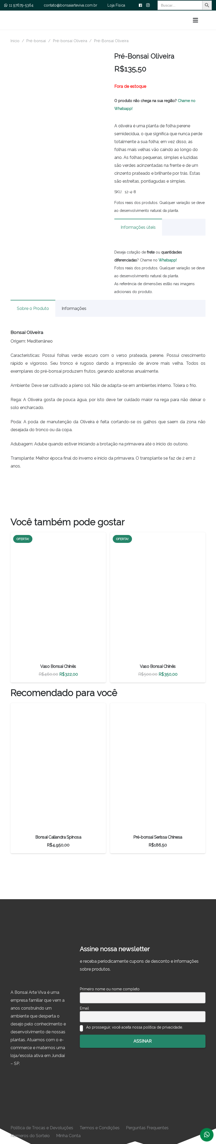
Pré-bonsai (36, 40)
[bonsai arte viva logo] (79, 20)
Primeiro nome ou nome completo (110, 989)
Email (84, 1008)
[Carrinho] (206, 20)
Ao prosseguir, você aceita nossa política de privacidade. (134, 1027)
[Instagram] (147, 5)
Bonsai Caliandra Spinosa (58, 837)
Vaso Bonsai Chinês (58, 666)
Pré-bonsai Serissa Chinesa (157, 837)
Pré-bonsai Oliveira (70, 40)
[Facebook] (140, 5)
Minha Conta (68, 1135)
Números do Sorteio (30, 1135)
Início (15, 40)
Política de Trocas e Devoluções (42, 1127)
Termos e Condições (100, 1127)
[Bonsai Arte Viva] (39, 964)
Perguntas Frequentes (147, 1127)
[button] (195, 20)
